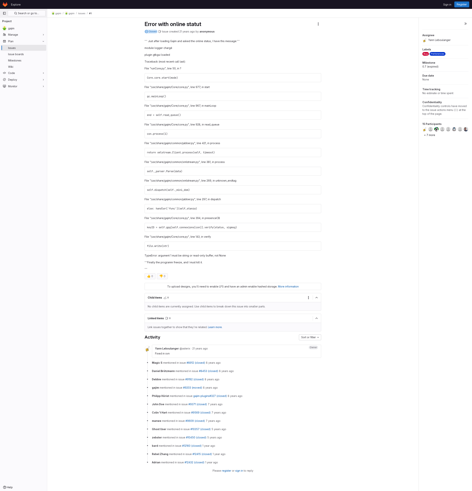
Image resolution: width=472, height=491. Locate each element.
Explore (16, 4)
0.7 (430, 66)
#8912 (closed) (196, 362)
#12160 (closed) (192, 445)
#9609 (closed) (195, 420)
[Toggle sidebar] (465, 24)
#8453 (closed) (208, 371)
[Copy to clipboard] (317, 78)
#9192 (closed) (194, 379)
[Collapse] (316, 297)
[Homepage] (5, 4)
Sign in (447, 4)
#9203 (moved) (192, 387)
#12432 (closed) (194, 462)
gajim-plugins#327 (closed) (210, 395)
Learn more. (215, 327)
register (226, 470)
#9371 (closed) (197, 404)
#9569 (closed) (201, 412)
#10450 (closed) (196, 437)
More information (288, 286)
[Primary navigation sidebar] (4, 13)
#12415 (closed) (202, 454)
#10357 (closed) (200, 429)
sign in (239, 470)
